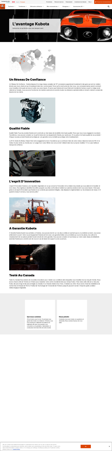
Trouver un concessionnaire (104, 2)
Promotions (49, 2)
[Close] (109, 446)
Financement (69, 2)
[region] (56, 446)
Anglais (17, 2)
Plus (90, 2)
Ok (85, 446)
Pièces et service (59, 2)
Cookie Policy (16, 449)
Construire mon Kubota (80, 2)
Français (22, 2)
